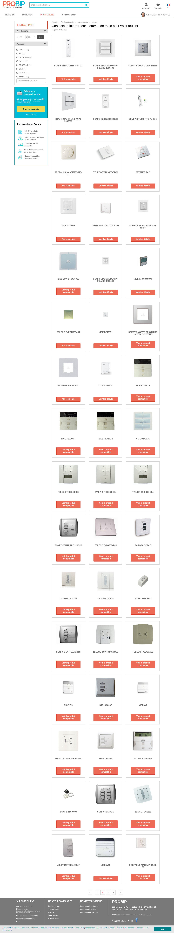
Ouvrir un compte (31, 109)
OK (40, 37)
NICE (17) (23, 61)
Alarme (51, 912)
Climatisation (53, 918)
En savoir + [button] (7, 930)
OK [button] (162, 929)
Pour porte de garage (89, 912)
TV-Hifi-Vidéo (53, 909)
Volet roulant (53, 915)
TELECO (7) (24, 77)
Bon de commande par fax (27, 915)
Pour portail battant (88, 909)
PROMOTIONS (47, 15)
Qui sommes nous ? (24, 906)
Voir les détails (69, 79)
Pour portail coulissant (89, 906)
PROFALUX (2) (25, 65)
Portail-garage (54, 906)
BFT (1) (22, 54)
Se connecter (30, 114)
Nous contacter (69, 15)
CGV (18, 922)
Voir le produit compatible (143, 78)
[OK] (86, 5)
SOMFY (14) (24, 73)
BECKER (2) (24, 50)
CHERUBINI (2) (25, 57)
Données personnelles (25, 919)
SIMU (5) (22, 69)
